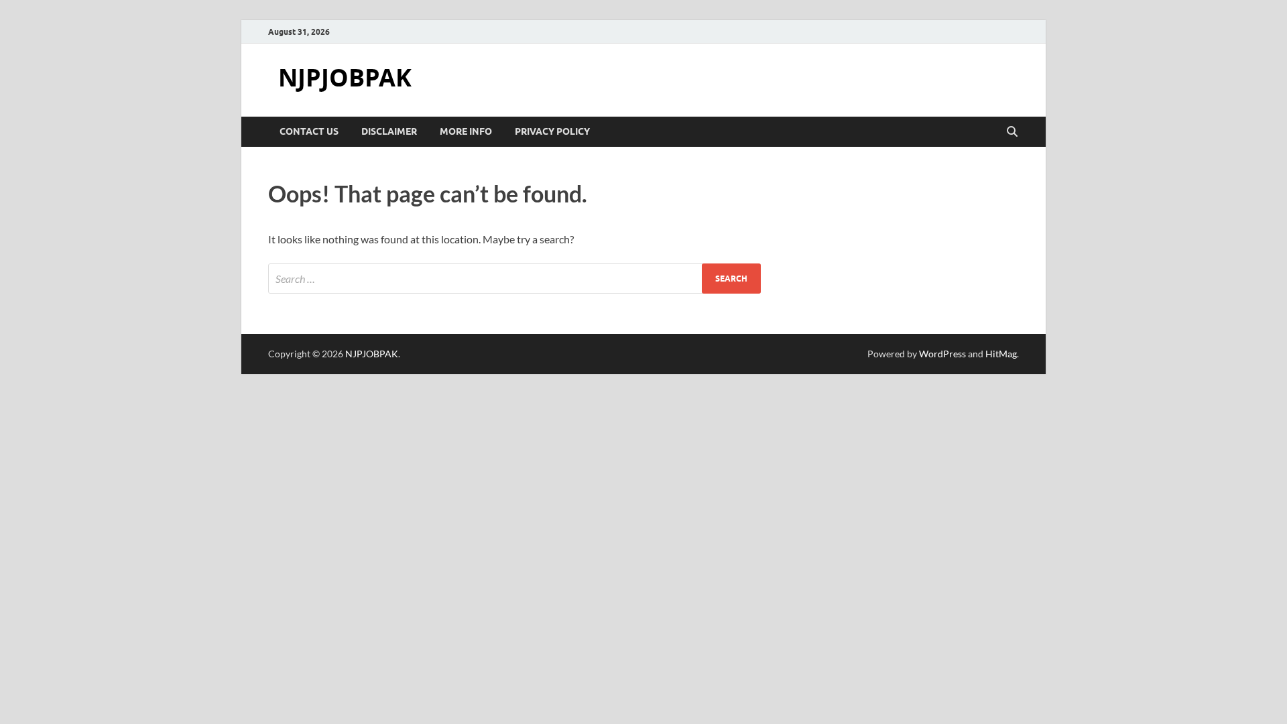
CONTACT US (309, 131)
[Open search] (1012, 132)
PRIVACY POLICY (552, 131)
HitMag (1001, 353)
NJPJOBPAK (345, 77)
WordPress (942, 353)
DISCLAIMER (389, 131)
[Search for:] (514, 278)
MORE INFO (466, 131)
